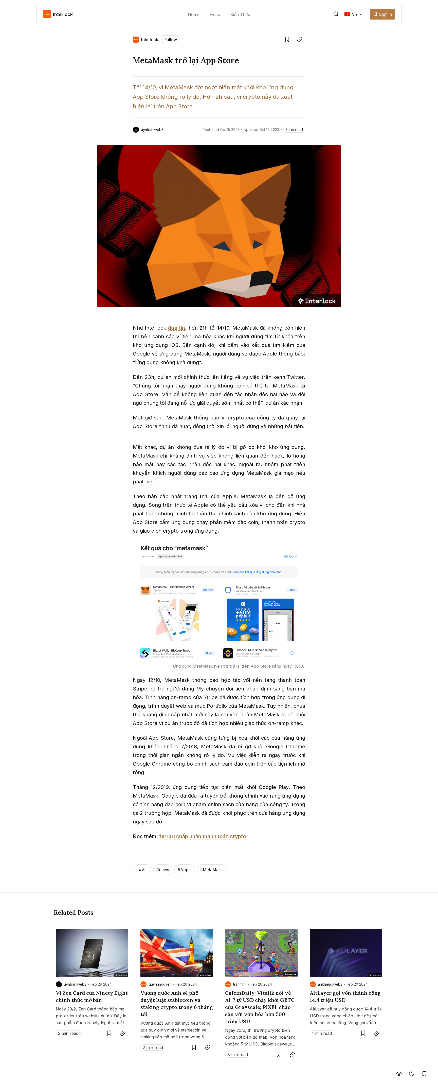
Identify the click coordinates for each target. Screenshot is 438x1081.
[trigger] (336, 14)
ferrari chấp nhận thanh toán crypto (202, 836)
